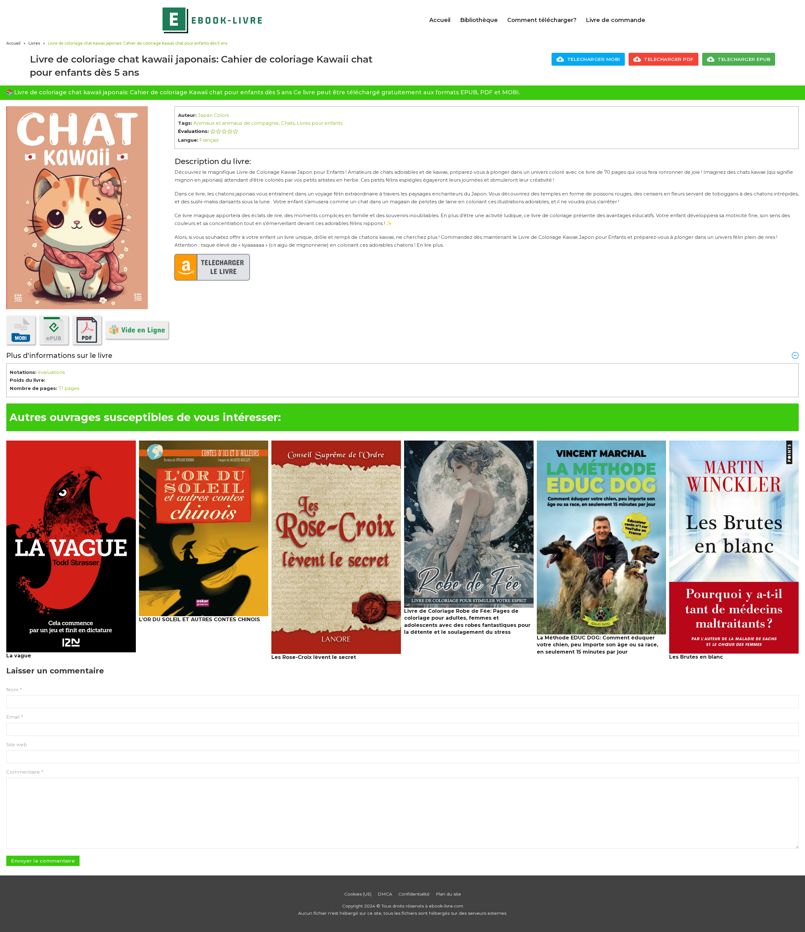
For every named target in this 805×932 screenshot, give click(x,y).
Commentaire (24, 772)
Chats (288, 123)
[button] (402, 355)
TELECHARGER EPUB (744, 59)
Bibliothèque (479, 20)
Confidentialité (414, 893)
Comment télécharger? (541, 20)
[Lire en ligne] (136, 330)
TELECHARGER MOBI (593, 59)
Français (209, 140)
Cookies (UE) (357, 893)
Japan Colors (213, 115)
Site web (16, 745)
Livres (34, 43)
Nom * (14, 690)
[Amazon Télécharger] (212, 267)
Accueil (440, 20)
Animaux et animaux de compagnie (236, 123)
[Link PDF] (86, 329)
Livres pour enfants (319, 123)
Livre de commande (615, 20)
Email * (14, 717)
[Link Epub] (53, 329)
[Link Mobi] (20, 329)
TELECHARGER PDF (669, 59)
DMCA (385, 893)
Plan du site (448, 893)
